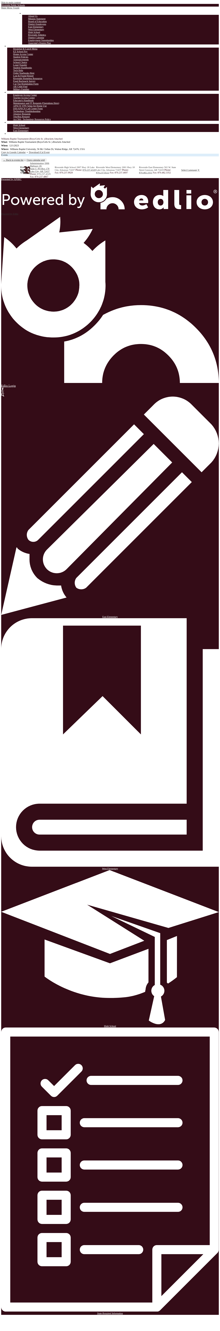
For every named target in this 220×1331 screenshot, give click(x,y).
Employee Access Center (25, 95)
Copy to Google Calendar (13, 152)
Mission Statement (36, 19)
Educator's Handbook (23, 100)
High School (34, 32)
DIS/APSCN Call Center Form (28, 108)
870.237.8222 (102, 173)
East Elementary (36, 27)
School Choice (20, 62)
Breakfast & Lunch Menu (25, 49)
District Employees (37, 24)
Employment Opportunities (41, 40)
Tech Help (18, 70)
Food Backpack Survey (24, 81)
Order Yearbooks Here (23, 73)
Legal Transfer (20, 65)
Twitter (2, 392)
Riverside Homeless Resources (27, 78)
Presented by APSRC (11, 179)
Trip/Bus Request (21, 116)
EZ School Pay (20, 51)
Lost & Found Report (23, 76)
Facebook (2, 389)
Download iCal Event (39, 152)
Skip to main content (11, 2)
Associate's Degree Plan (39, 43)
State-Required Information (110, 1313)
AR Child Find (20, 86)
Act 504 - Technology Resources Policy (32, 119)
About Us (32, 16)
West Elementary (36, 29)
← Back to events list (13, 160)
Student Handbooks (22, 67)
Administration (37, 163)
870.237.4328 (89, 170)
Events (4, 155)
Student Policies (20, 57)
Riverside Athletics (37, 35)
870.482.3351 (145, 173)
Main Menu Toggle (10, 8)
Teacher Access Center (24, 98)
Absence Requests (22, 114)
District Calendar (36, 37)
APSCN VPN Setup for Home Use (30, 106)
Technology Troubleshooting (26, 111)
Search (2, 395)
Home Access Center (23, 54)
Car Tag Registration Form (25, 84)
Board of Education (37, 21)
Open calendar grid (36, 160)
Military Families (21, 89)
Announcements (21, 59)
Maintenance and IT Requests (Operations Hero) (36, 103)
